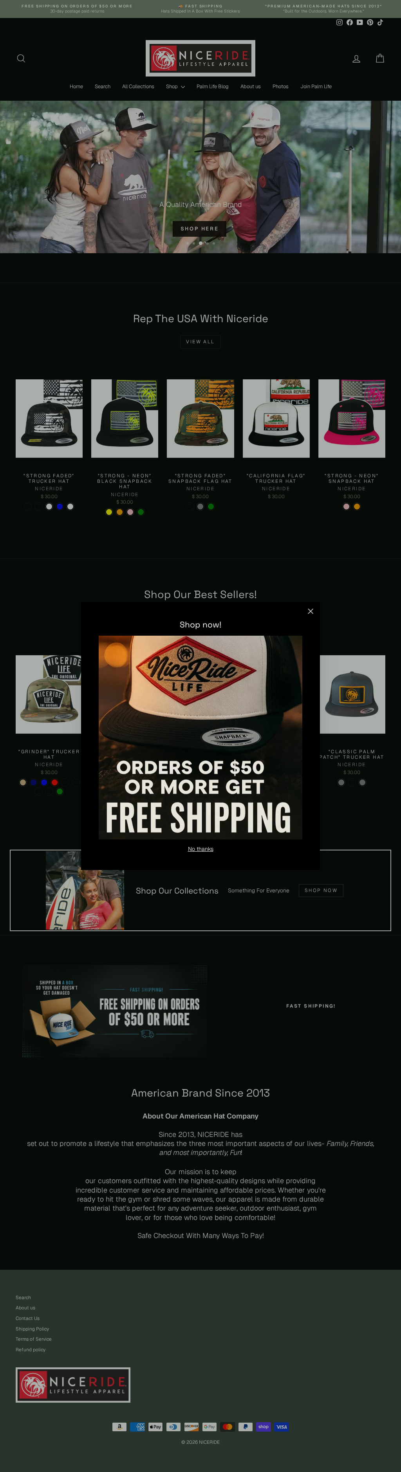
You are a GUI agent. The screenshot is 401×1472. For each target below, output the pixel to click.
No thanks (200, 848)
